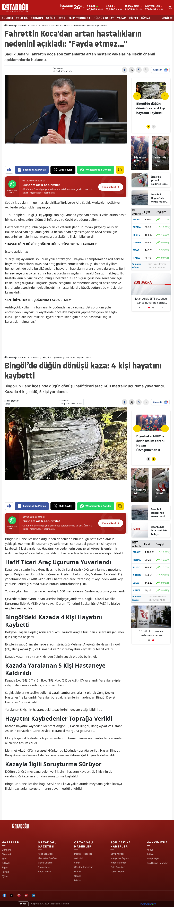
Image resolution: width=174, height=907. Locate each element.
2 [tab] (153, 126)
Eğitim (5, 876)
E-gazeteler (44, 867)
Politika (5, 872)
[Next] (165, 96)
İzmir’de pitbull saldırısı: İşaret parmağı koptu (159, 180)
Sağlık (5, 867)
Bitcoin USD (153, 6)
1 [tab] (148, 126)
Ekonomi (6, 854)
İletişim (150, 854)
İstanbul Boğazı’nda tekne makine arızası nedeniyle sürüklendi (159, 198)
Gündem (6, 850)
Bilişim (77, 880)
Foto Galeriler (117, 867)
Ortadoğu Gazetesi (17, 25)
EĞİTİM (133, 18)
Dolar (92, 6)
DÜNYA (145, 18)
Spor (4, 858)
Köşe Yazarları (45, 854)
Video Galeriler (45, 862)
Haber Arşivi (44, 871)
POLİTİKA (22, 18)
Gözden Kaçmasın (83, 867)
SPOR (61, 18)
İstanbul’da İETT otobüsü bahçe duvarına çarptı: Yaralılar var (159, 530)
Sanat (77, 862)
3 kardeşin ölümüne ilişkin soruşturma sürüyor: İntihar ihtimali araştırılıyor (151, 301)
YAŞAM (121, 18)
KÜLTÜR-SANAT (104, 18)
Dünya (77, 871)
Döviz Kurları (117, 854)
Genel (77, 876)
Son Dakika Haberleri (157, 863)
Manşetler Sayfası (47, 858)
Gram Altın (133, 6)
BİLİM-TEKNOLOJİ (79, 18)
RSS (24, 903)
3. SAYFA (35, 357)
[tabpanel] (151, 101)
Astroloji (78, 858)
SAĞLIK (50, 18)
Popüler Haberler (83, 854)
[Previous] (137, 96)
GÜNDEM (7, 18)
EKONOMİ (37, 18)
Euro (110, 6)
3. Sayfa (6, 863)
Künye (150, 850)
